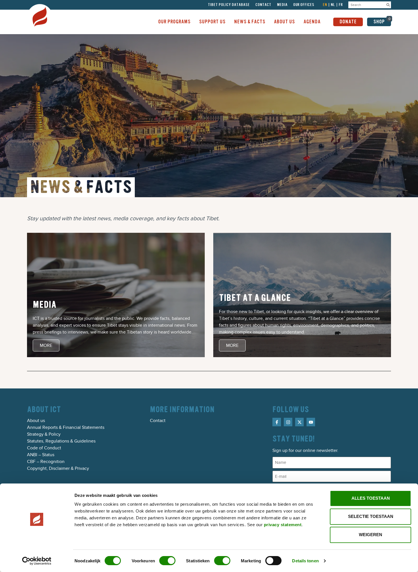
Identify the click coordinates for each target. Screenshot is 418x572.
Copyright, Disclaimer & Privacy (58, 468)
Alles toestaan (370, 498)
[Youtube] (311, 422)
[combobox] (366, 4)
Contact (263, 5)
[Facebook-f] (276, 422)
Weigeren (370, 534)
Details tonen (305, 560)
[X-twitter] (299, 422)
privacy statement (283, 524)
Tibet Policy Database (229, 5)
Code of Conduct (44, 448)
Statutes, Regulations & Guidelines (61, 441)
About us (36, 420)
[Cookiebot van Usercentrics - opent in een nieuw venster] (37, 561)
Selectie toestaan (370, 516)
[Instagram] (288, 422)
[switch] (167, 560)
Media (282, 5)
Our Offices (303, 5)
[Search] (388, 4)
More (46, 345)
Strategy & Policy (44, 434)
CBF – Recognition (46, 461)
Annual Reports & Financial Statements (65, 427)
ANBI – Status (40, 455)
